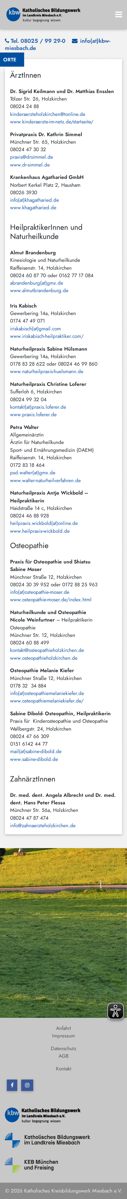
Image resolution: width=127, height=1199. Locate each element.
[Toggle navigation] (118, 14)
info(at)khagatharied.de (34, 200)
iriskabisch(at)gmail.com (35, 328)
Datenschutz (63, 1048)
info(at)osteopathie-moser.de (39, 592)
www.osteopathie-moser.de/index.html (51, 599)
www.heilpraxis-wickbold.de (40, 531)
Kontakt (63, 1068)
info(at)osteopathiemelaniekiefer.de (47, 693)
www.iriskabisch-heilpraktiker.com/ (47, 336)
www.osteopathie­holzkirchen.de (44, 658)
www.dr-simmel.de (30, 164)
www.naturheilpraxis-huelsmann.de (46, 371)
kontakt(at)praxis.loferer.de (38, 407)
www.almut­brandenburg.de (39, 290)
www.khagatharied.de (33, 207)
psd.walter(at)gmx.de (32, 472)
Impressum (63, 1035)
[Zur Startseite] (43, 14)
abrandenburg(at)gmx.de (36, 283)
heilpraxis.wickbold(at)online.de (44, 523)
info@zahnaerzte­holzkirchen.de (43, 825)
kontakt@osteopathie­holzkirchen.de (47, 650)
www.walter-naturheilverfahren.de (45, 480)
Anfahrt (63, 1028)
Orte (9, 59)
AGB (64, 1056)
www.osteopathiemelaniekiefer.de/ (47, 700)
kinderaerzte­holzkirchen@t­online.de (47, 114)
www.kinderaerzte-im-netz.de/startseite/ (51, 121)
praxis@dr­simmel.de (31, 157)
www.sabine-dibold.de (34, 759)
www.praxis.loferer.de (33, 414)
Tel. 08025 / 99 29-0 (38, 41)
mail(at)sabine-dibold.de (38, 751)
